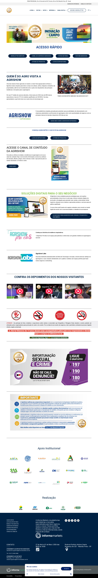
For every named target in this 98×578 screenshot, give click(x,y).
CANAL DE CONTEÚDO (86, 4)
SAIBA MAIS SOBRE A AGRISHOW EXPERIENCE (63, 121)
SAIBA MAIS (12, 166)
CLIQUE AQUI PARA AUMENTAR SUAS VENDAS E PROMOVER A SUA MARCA (70, 216)
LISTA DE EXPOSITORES (59, 61)
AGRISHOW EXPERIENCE (73, 4)
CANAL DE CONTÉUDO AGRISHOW (41, 56)
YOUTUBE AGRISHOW (81, 56)
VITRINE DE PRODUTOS (38, 61)
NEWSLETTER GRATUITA (17, 56)
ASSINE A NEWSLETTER (76, 10)
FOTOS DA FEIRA (63, 56)
